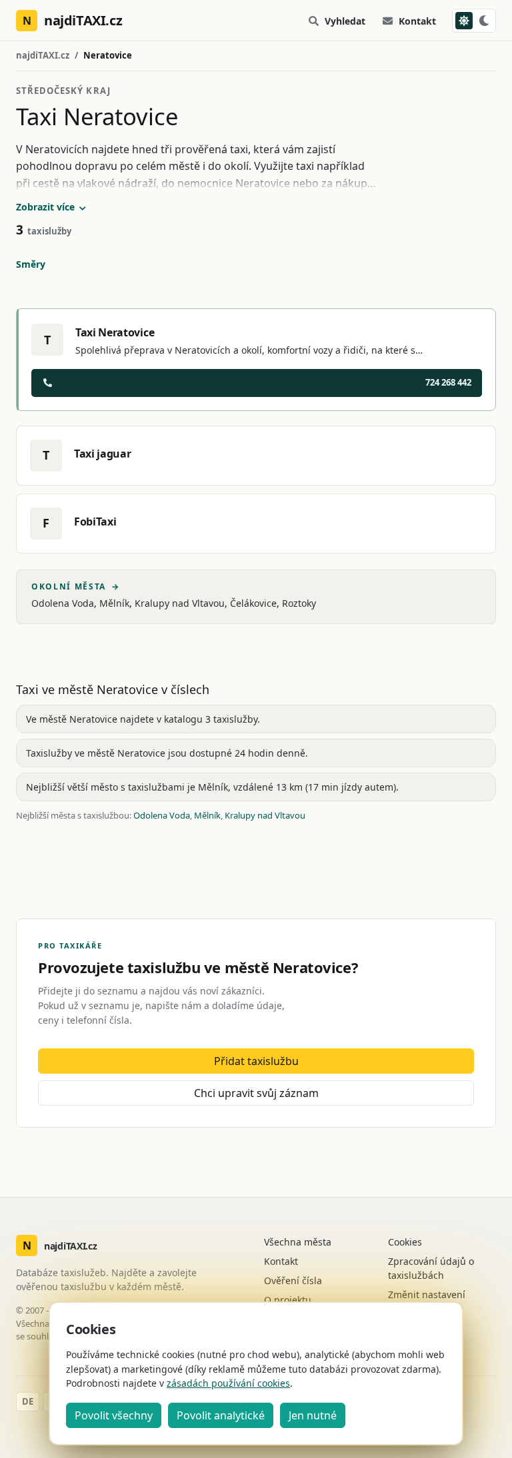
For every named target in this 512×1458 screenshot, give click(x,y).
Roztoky (299, 603)
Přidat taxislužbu (256, 1061)
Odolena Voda (62, 603)
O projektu (287, 1299)
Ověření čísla (293, 1280)
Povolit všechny (114, 1415)
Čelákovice (253, 603)
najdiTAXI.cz (42, 55)
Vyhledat (345, 21)
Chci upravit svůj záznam (256, 1093)
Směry (30, 264)
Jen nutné (313, 1415)
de (27, 1401)
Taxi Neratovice (114, 332)
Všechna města (297, 1242)
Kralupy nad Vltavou (180, 603)
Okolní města (75, 586)
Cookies (405, 1242)
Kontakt (417, 21)
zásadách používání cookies (228, 1383)
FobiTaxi (95, 521)
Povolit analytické (221, 1415)
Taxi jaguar (102, 453)
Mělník (114, 603)
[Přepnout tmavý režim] (474, 21)
